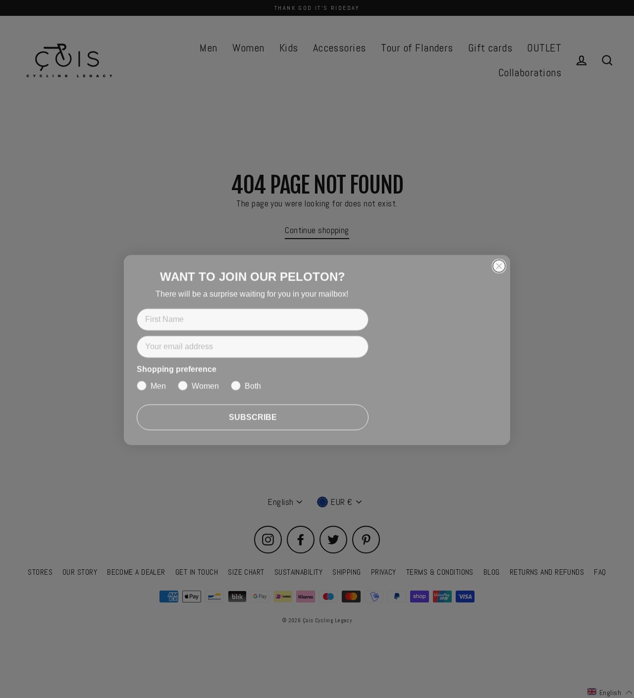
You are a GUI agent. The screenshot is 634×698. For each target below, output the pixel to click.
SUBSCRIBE (253, 416)
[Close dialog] (499, 263)
